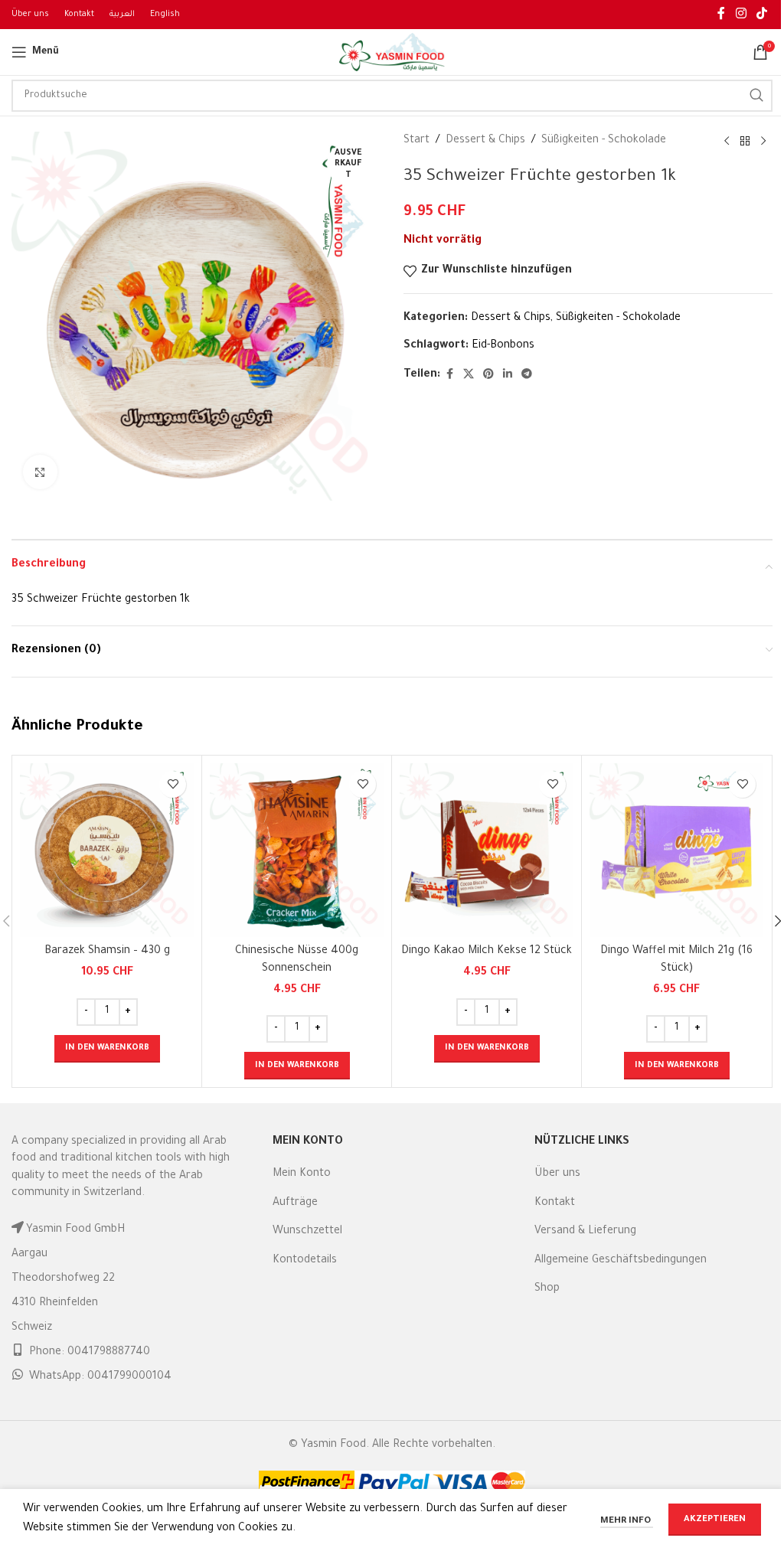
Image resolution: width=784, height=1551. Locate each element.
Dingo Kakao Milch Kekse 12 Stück (486, 951)
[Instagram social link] (740, 15)
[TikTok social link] (762, 15)
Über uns (557, 1174)
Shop (547, 1289)
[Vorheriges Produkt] (726, 141)
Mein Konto (302, 1174)
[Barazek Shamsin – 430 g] (107, 850)
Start (416, 141)
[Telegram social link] (527, 375)
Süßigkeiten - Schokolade (603, 141)
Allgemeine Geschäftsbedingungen (620, 1261)
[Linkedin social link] (507, 375)
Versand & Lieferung (585, 1232)
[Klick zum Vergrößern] (40, 472)
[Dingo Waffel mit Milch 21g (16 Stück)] (676, 850)
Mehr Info (626, 1522)
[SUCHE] (756, 96)
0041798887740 (108, 1353)
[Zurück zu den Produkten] (745, 141)
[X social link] (469, 375)
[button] (107, 1049)
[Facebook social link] (721, 15)
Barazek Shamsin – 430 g (107, 951)
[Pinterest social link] (488, 375)
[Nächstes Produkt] (763, 141)
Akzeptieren (715, 1520)
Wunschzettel (307, 1232)
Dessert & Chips (485, 141)
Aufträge (295, 1203)
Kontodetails (305, 1261)
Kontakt (554, 1203)
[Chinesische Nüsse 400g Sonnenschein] (297, 850)
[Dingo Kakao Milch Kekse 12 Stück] (486, 850)
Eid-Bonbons (503, 346)
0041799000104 (129, 1377)
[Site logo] (392, 53)
